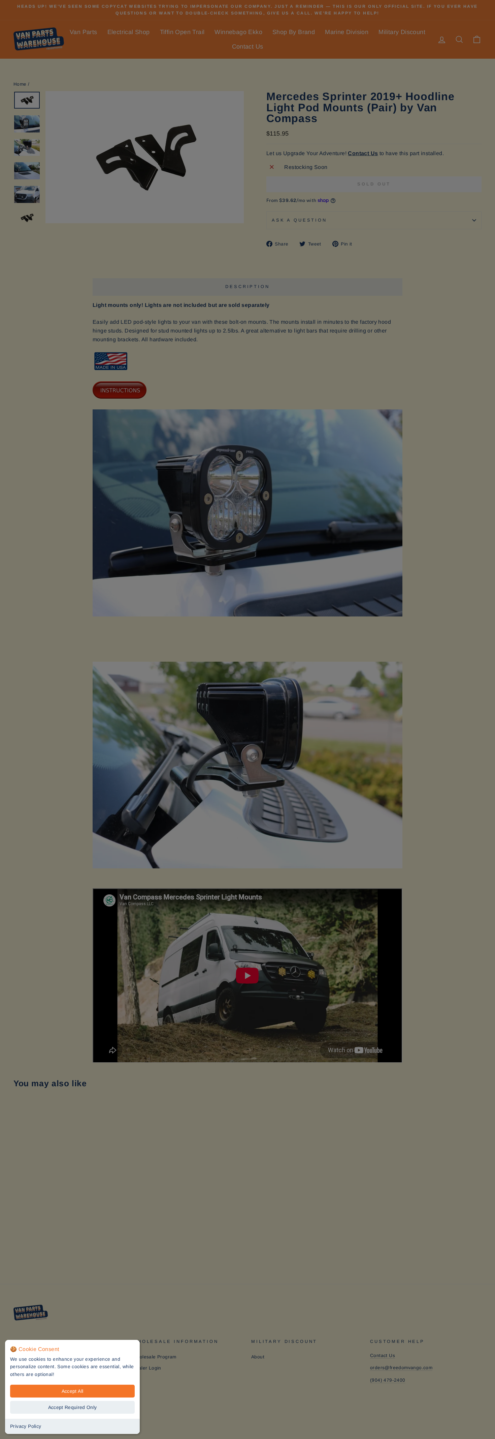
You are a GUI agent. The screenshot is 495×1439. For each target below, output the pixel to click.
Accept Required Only (72, 1407)
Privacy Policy (25, 1426)
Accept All (73, 1391)
